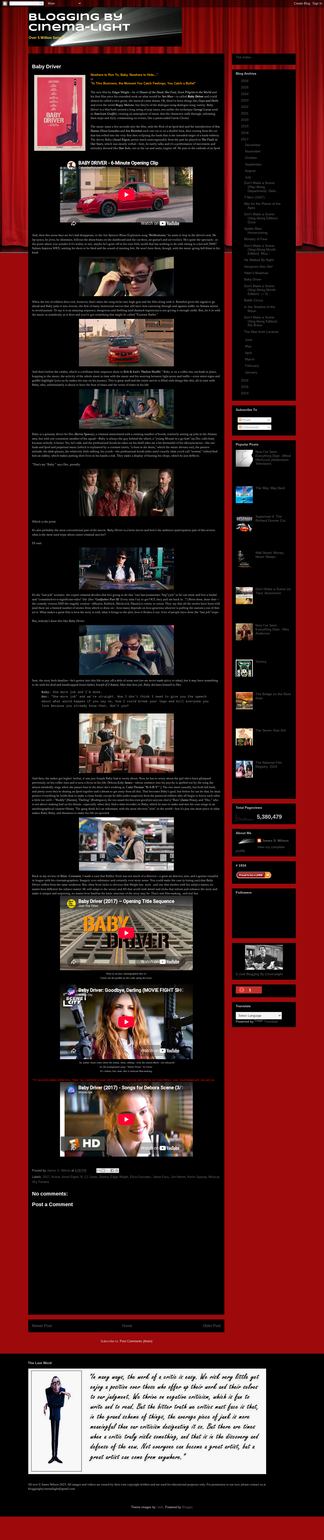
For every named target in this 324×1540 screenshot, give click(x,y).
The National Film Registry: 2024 (268, 764)
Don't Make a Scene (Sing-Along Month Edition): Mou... (260, 250)
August (250, 171)
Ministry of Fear (256, 239)
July (248, 177)
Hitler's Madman (256, 273)
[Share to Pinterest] (116, 1170)
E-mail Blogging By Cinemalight (259, 974)
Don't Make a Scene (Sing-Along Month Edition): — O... (260, 290)
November (253, 151)
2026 (245, 81)
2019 (245, 126)
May (248, 346)
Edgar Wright (119, 1177)
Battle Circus (253, 300)
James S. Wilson (275, 840)
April (249, 353)
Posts (246, 420)
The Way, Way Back (270, 488)
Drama (103, 1177)
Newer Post (42, 1326)
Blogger (187, 1507)
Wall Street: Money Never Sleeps (269, 555)
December (253, 145)
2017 (46, 1177)
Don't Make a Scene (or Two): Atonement (273, 591)
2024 (245, 94)
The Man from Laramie (261, 332)
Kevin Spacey (197, 1177)
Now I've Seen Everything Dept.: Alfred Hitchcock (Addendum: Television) (273, 457)
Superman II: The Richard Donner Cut (270, 518)
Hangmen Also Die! (258, 266)
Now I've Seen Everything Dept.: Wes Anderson (272, 629)
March (250, 359)
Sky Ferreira (40, 1182)
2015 (245, 387)
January (251, 372)
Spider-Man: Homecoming (256, 230)
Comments (250, 427)
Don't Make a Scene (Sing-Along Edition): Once (261, 218)
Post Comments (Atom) (136, 1341)
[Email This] (98, 1170)
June (249, 340)
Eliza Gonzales (140, 1177)
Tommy (260, 661)
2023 (245, 100)
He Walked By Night (259, 260)
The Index (243, 57)
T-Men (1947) (254, 197)
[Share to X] (107, 1170)
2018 (245, 133)
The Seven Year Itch (270, 730)
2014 (245, 393)
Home (127, 1326)
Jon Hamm (178, 1177)
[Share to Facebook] (112, 1170)
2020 (245, 120)
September (254, 164)
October (251, 158)
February (252, 366)
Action (55, 1177)
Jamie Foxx (161, 1177)
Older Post (212, 1326)
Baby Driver (253, 279)
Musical (213, 1177)
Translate (271, 1021)
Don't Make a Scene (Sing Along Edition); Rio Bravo (261, 321)
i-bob (160, 1507)
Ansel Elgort (70, 1177)
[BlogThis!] (103, 1170)
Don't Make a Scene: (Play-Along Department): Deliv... (261, 187)
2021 (245, 113)
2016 (245, 380)
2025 (245, 87)
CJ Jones (90, 1177)
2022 (245, 107)
